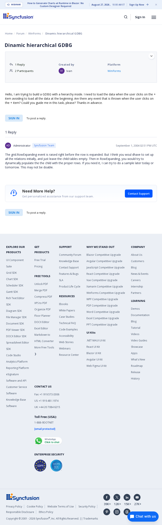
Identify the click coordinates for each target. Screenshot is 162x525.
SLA (61, 280)
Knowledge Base (69, 261)
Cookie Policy (35, 506)
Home (9, 33)
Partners (136, 293)
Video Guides (139, 340)
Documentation (140, 315)
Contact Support (139, 193)
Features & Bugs (68, 274)
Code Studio (13, 355)
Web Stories (66, 342)
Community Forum (70, 255)
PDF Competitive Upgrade (102, 305)
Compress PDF (43, 296)
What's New (138, 359)
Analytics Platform (17, 361)
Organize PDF (42, 309)
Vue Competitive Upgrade (101, 280)
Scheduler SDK (14, 285)
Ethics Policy (46, 512)
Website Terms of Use (60, 506)
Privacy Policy (14, 506)
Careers (135, 280)
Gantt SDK (12, 292)
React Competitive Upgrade (103, 274)
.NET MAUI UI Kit (95, 340)
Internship (137, 286)
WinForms (34, 33)
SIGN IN (13, 212)
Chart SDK (12, 279)
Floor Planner (42, 315)
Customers (137, 261)
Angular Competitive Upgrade (104, 261)
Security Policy (86, 506)
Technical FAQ (67, 323)
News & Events (139, 274)
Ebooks (63, 304)
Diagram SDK (14, 311)
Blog (133, 267)
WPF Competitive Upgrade (102, 299)
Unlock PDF (41, 284)
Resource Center (69, 355)
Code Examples (68, 329)
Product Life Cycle (69, 286)
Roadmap (137, 366)
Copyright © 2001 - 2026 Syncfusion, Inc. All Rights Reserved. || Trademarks (52, 518)
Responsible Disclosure (20, 512)
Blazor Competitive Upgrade (103, 255)
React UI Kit (93, 347)
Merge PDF (40, 290)
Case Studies (66, 317)
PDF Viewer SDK (15, 330)
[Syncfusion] (23, 497)
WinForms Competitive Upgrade (105, 293)
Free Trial (40, 260)
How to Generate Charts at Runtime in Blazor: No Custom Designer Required (55, 5)
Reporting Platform (17, 368)
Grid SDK (11, 273)
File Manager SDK (16, 317)
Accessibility (66, 336)
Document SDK (15, 323)
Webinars (64, 348)
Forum (20, 33)
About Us (136, 255)
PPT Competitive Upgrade (101, 324)
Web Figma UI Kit (96, 366)
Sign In (140, 17)
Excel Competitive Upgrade (102, 318)
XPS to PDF (40, 303)
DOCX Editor (41, 322)
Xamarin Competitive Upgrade (104, 286)
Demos (135, 309)
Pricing (38, 266)
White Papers (67, 310)
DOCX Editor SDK (16, 336)
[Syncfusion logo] (18, 16)
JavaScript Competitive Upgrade (105, 267)
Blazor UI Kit (93, 353)
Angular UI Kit (94, 359)
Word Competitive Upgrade (103, 312)
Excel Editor (41, 328)
